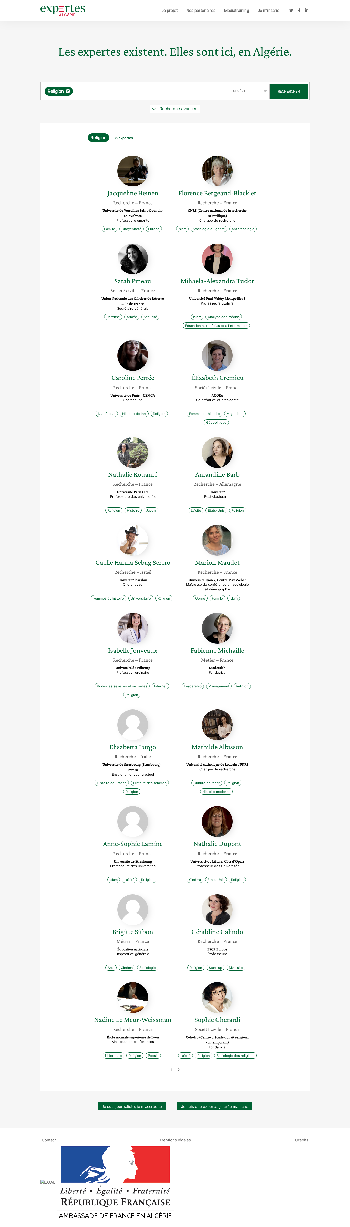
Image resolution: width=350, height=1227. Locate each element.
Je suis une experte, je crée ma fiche (214, 1106)
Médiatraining (236, 10)
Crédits (301, 1139)
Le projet (169, 10)
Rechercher (289, 91)
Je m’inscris (268, 10)
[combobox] (133, 91)
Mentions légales (175, 1139)
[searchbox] (125, 91)
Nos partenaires (200, 10)
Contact (49, 1139)
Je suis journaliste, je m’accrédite (132, 1106)
